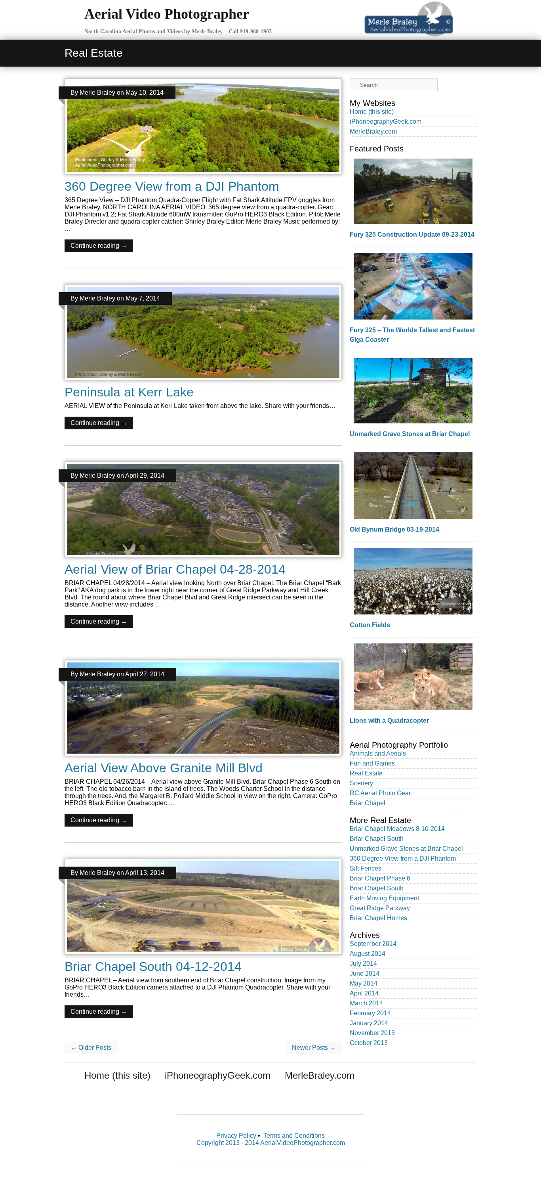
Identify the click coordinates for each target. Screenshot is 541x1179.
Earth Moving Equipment (384, 898)
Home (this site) (372, 111)
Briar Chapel (367, 803)
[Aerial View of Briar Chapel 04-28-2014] (203, 559)
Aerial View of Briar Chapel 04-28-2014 (175, 569)
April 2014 (364, 993)
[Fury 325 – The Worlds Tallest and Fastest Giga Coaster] (413, 286)
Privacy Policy (236, 1135)
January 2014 (369, 1023)
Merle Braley (97, 92)
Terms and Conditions (294, 1135)
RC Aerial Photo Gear (380, 793)
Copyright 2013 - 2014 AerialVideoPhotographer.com (270, 1142)
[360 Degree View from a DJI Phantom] (203, 176)
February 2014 (370, 1013)
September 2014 (373, 943)
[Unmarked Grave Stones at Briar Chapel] (413, 390)
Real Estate (366, 773)
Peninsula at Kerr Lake (129, 392)
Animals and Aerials (378, 753)
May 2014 (363, 983)
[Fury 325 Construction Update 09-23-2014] (413, 191)
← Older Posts (90, 1047)
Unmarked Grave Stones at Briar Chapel (410, 434)
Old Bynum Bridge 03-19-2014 (394, 529)
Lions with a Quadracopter (389, 720)
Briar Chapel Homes (378, 918)
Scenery (361, 783)
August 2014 (367, 953)
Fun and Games (372, 763)
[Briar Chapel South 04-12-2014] (203, 956)
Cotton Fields (370, 625)
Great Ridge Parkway (380, 908)
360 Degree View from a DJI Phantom (172, 186)
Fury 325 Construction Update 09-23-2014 (412, 234)
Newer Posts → (314, 1047)
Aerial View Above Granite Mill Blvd (164, 768)
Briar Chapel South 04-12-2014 (153, 966)
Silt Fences (365, 868)
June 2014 (364, 973)
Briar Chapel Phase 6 (380, 878)
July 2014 (363, 963)
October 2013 (369, 1042)
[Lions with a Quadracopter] (413, 676)
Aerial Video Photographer (166, 14)
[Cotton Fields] (413, 581)
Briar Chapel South (377, 838)
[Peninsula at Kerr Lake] (203, 382)
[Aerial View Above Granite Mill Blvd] (203, 757)
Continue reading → (98, 245)
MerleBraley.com (373, 131)
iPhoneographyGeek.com (385, 121)
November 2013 (372, 1033)
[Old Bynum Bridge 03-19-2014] (413, 485)
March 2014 (366, 1003)
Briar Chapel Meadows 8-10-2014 (397, 828)
